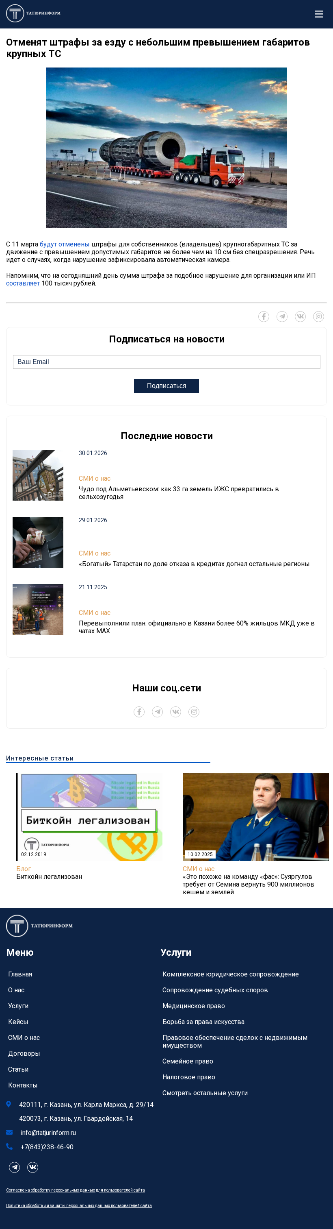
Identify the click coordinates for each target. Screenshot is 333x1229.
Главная (20, 974)
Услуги (18, 1006)
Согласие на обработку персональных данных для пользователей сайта (75, 1190)
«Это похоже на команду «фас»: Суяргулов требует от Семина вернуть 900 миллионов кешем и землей (248, 884)
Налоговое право (188, 1077)
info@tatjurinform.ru (48, 1133)
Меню (321, 14)
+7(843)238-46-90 (47, 1147)
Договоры (24, 1053)
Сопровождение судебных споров (215, 990)
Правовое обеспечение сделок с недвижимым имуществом (234, 1041)
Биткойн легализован (49, 876)
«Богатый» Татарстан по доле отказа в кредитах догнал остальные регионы (194, 564)
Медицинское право (193, 1006)
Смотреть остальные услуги (205, 1093)
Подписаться (166, 385)
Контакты (23, 1085)
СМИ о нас (94, 478)
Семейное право (187, 1061)
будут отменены (65, 244)
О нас (16, 990)
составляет (23, 283)
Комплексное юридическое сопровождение (230, 974)
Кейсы (18, 1022)
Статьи (18, 1069)
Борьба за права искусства (203, 1022)
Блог (23, 869)
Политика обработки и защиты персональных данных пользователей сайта (79, 1205)
